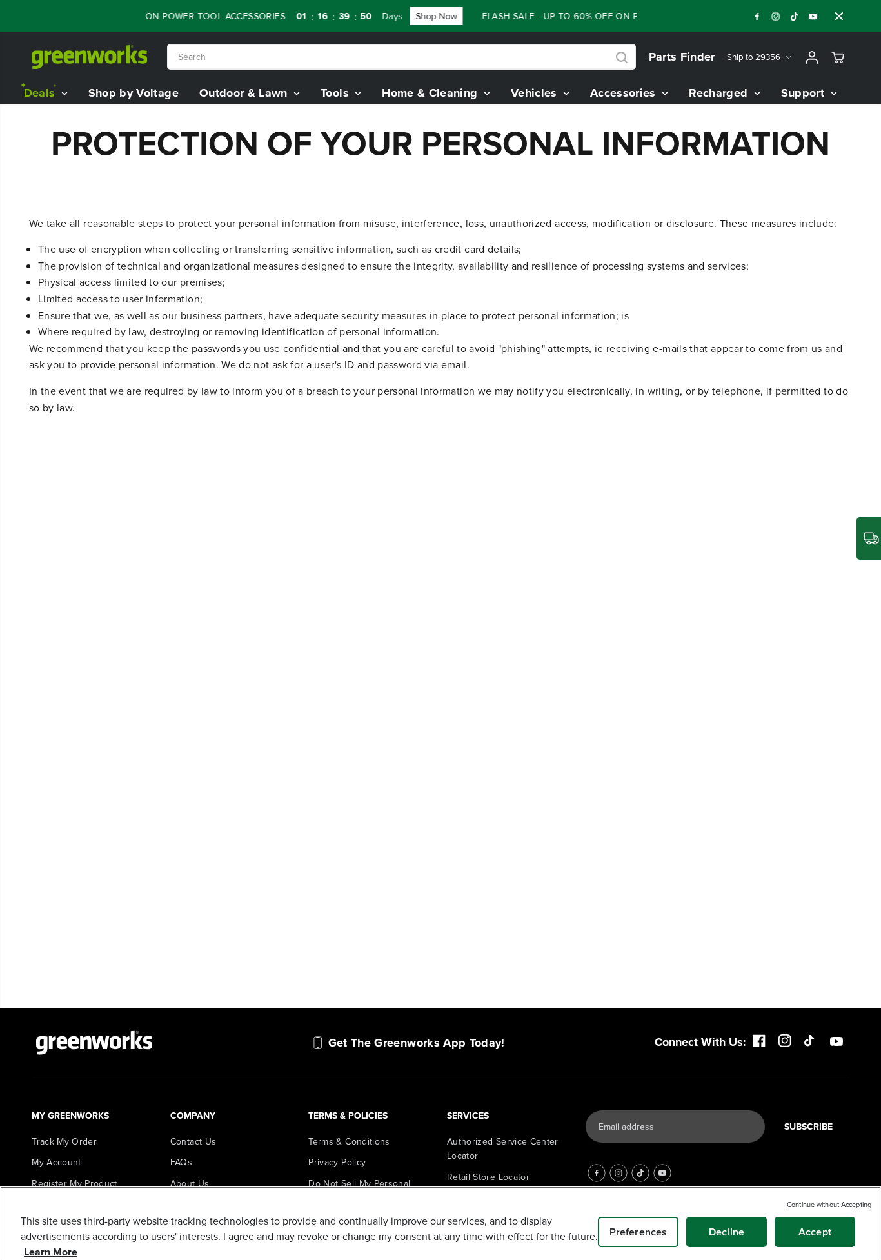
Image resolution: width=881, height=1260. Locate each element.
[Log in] (812, 57)
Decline (726, 1232)
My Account (56, 1162)
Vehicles (535, 92)
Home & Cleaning (431, 92)
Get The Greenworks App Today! (416, 1042)
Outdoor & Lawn (245, 92)
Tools (336, 92)
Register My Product (74, 1183)
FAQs (181, 1162)
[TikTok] (794, 16)
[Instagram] (776, 16)
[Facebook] (757, 16)
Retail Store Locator (488, 1176)
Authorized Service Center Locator (503, 1148)
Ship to (753, 57)
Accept (814, 1232)
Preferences (638, 1232)
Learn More (50, 1252)
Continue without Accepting (829, 1204)
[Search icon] (622, 57)
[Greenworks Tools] (90, 57)
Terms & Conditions (349, 1141)
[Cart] (837, 57)
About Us (190, 1183)
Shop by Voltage (133, 92)
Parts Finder (682, 56)
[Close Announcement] (839, 16)
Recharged (720, 92)
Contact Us (193, 1141)
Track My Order (64, 1141)
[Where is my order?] (868, 538)
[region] (440, 1223)
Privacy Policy (337, 1162)
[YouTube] (813, 16)
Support (804, 92)
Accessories (624, 92)
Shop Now (381, 16)
